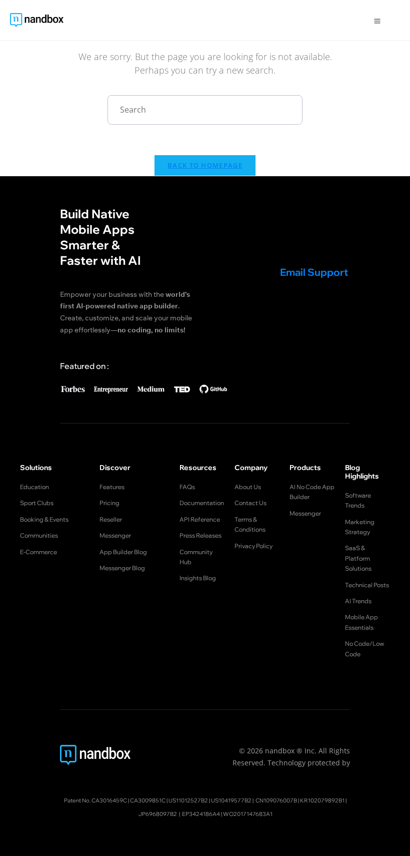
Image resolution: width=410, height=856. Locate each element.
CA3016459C (109, 800)
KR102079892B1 (322, 800)
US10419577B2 (231, 800)
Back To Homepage (205, 165)
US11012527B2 (188, 800)
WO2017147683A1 (247, 813)
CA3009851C (148, 800)
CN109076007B (276, 800)
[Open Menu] (377, 20)
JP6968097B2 (157, 813)
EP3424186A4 (201, 813)
